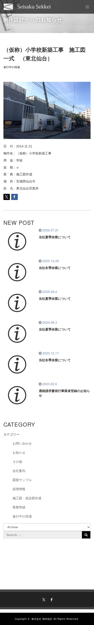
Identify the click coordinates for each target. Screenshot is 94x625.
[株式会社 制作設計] (27, 7)
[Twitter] (43, 599)
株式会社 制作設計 (41, 618)
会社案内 (19, 471)
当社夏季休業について (55, 237)
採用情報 (19, 489)
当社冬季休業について (55, 268)
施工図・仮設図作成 (27, 498)
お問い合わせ (22, 443)
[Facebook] (50, 599)
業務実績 (19, 507)
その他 (17, 462)
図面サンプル (22, 480)
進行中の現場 (11, 67)
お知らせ (19, 452)
